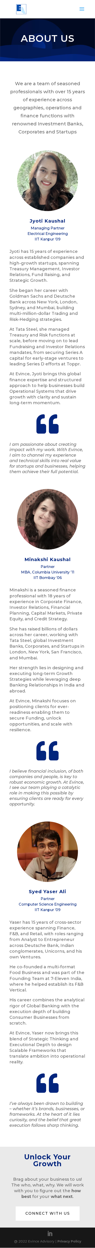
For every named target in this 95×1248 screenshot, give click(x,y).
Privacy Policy (69, 1241)
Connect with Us (47, 1213)
